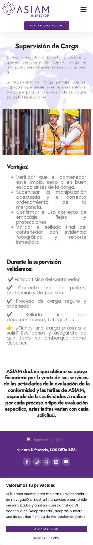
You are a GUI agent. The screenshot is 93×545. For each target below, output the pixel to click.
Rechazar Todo (46, 538)
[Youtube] (66, 461)
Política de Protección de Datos (59, 516)
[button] (83, 10)
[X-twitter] (46, 461)
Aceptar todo (46, 529)
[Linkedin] (56, 461)
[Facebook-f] (27, 461)
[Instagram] (36, 461)
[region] (46, 511)
